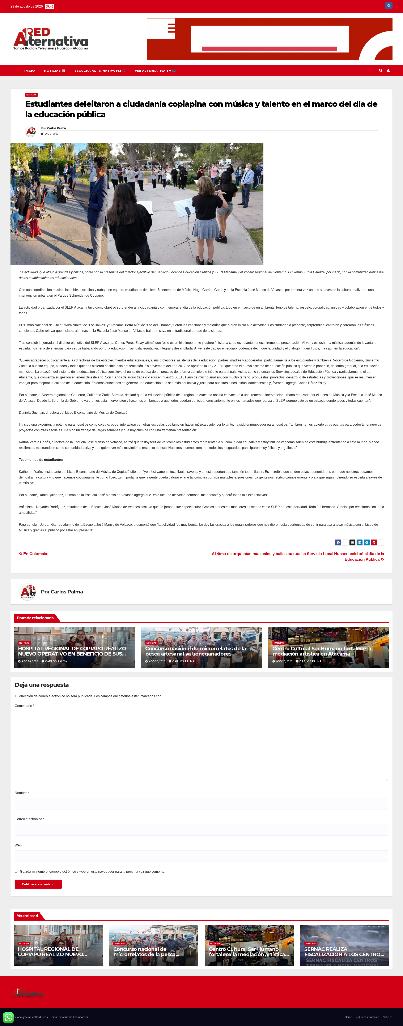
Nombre (22, 793)
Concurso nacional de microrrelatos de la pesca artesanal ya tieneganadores (195, 651)
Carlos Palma (56, 128)
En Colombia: (35, 553)
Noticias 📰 (54, 71)
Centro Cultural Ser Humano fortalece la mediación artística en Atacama (321, 651)
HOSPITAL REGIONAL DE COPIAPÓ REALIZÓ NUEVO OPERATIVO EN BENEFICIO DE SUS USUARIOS (72, 653)
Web (18, 845)
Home (348, 1017)
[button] (380, 70)
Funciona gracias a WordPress (29, 1017)
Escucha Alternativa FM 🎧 (100, 71)
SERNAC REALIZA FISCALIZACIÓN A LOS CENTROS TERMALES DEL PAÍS (343, 954)
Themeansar (80, 1017)
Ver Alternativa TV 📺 (155, 71)
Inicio (29, 71)
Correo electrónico (29, 819)
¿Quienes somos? (367, 1017)
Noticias (31, 95)
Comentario (24, 706)
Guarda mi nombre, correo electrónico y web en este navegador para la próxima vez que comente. (92, 871)
